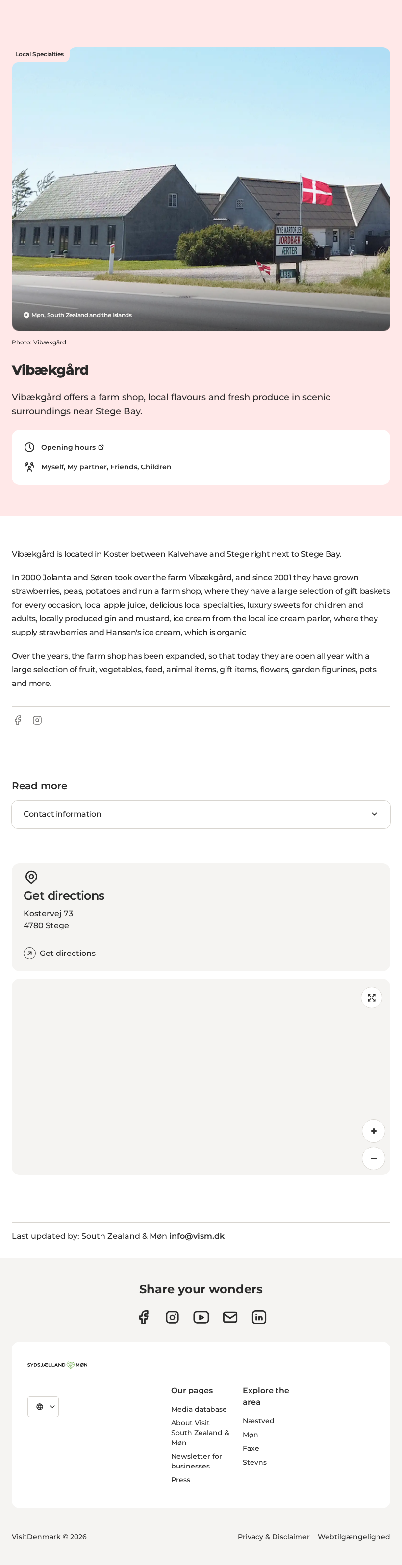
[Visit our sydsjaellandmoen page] (143, 1317)
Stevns (255, 1462)
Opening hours (68, 447)
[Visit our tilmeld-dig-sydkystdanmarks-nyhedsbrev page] (230, 1317)
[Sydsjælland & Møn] (57, 1365)
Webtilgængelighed (354, 1536)
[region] (201, 1077)
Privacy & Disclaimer (274, 1536)
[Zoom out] (373, 1158)
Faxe (251, 1448)
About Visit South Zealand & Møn (200, 1432)
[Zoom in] (373, 1131)
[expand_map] (371, 997)
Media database (199, 1409)
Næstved (259, 1421)
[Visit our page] (172, 1317)
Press (180, 1479)
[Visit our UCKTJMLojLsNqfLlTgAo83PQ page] (201, 1317)
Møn (250, 1434)
